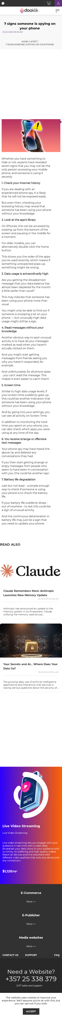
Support (31, 955)
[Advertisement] (31, 85)
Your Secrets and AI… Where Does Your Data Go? (30, 666)
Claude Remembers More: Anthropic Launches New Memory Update (28, 593)
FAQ (57, 955)
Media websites (31, 937)
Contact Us (10, 955)
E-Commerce (31, 893)
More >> (31, 901)
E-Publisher (31, 915)
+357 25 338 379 (31, 978)
